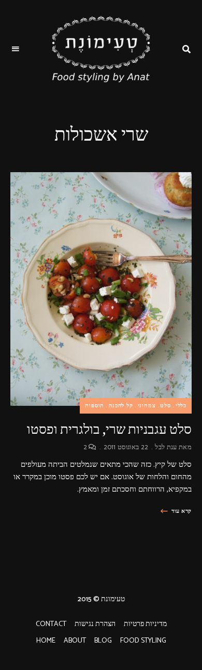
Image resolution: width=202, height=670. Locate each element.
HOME (45, 641)
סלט (165, 405)
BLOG (103, 641)
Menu (15, 49)
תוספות (94, 405)
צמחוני (147, 405)
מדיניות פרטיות (145, 624)
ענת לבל (166, 447)
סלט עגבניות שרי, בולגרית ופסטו (109, 429)
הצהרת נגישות (95, 624)
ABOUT (75, 641)
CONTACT (51, 624)
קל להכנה (121, 405)
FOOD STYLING (143, 641)
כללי (181, 405)
